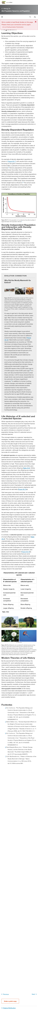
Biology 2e (7, 8)
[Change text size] (34, 17)
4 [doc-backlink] (5, 721)
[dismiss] (35, 22)
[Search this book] (30, 16)
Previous (6, 994)
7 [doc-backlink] (5, 756)
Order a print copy (10, 1001)
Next (33, 994)
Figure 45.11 (12, 161)
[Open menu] (2, 16)
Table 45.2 (26, 468)
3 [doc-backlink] (5, 708)
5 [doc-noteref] (21, 221)
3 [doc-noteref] (8, 167)
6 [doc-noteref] (30, 370)
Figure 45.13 (22, 489)
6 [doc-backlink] (5, 747)
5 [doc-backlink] (5, 733)
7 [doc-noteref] (11, 380)
